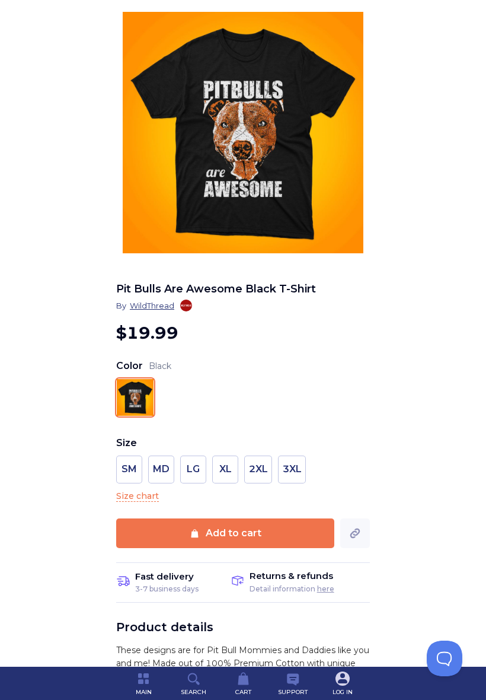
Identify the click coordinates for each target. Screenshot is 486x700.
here (325, 588)
